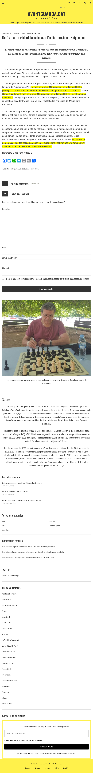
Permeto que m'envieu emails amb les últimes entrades (24, 741)
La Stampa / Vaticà (8, 651)
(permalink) (34, 169)
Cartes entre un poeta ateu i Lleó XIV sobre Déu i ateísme (22, 483)
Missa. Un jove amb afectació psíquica (15, 491)
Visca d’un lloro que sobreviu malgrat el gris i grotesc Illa (21, 500)
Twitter (73, 3)
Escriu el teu (35, 183)
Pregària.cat (6, 675)
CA (61, 8)
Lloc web (5, 268)
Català (57, 768)
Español (65, 768)
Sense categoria (54, 525)
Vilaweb (5, 698)
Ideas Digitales (7, 628)
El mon (4, 611)
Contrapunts (29, 34)
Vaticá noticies (7, 703)
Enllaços (37, 768)
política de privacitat (47, 753)
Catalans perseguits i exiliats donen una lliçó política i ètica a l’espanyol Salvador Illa (38, 552)
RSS (78, 3)
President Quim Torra (9, 680)
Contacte (47, 768)
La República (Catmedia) (10, 640)
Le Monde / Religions (9, 657)
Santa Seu (5, 692)
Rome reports (7, 686)
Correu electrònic (9, 257)
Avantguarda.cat (46, 13)
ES (64, 8)
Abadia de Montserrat (9, 594)
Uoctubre (5, 530)
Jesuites (5, 634)
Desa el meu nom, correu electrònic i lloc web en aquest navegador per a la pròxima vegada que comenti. (47, 278)
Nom (4, 247)
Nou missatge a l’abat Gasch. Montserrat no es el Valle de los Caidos (33, 557)
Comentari (6, 208)
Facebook (68, 3)
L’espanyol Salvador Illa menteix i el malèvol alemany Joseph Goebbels (33, 547)
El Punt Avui (6, 622)
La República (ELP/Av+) (10, 646)
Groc (3, 525)
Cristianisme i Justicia (9, 605)
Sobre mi (28, 768)
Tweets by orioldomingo (10, 575)
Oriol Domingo (6, 34)
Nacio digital (6, 669)
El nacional (6, 617)
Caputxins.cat (7, 599)
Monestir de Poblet (9, 663)
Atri (3, 521)
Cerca (89, 3)
